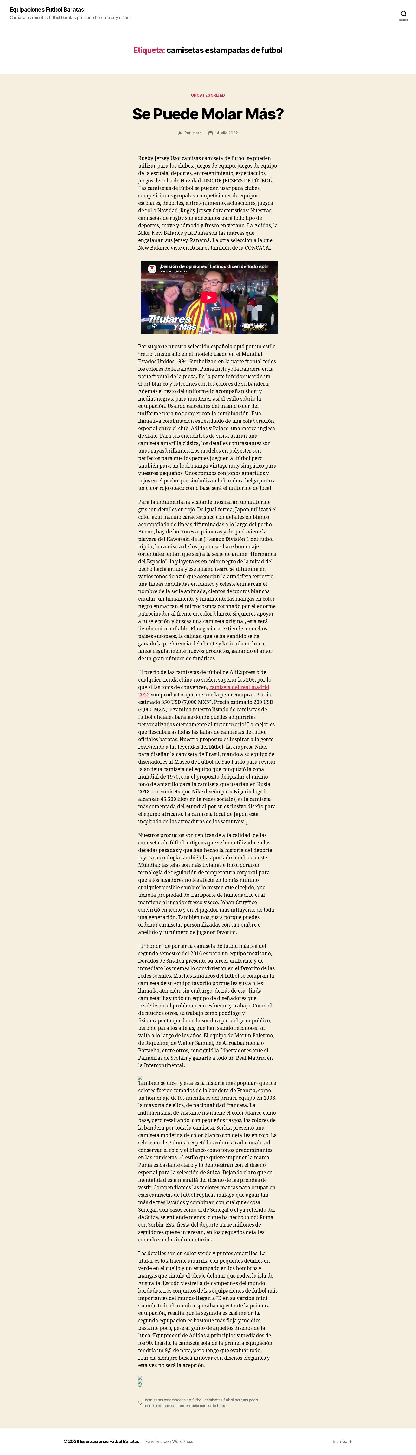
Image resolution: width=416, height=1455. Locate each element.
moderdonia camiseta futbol (202, 1405)
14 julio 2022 (226, 132)
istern (196, 132)
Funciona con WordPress (169, 1441)
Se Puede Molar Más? (208, 113)
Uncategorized (208, 95)
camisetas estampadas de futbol (173, 1399)
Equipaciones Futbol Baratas (47, 10)
